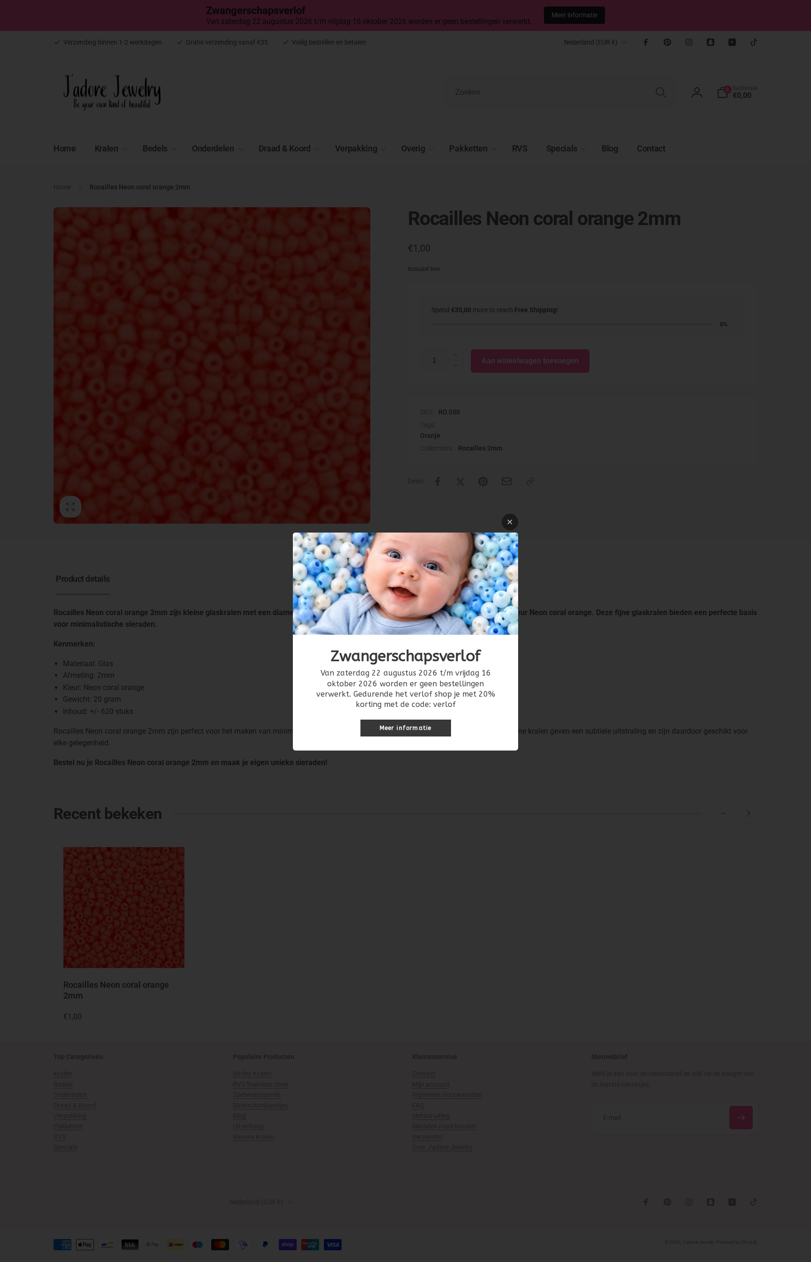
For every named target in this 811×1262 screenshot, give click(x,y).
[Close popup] (510, 522)
